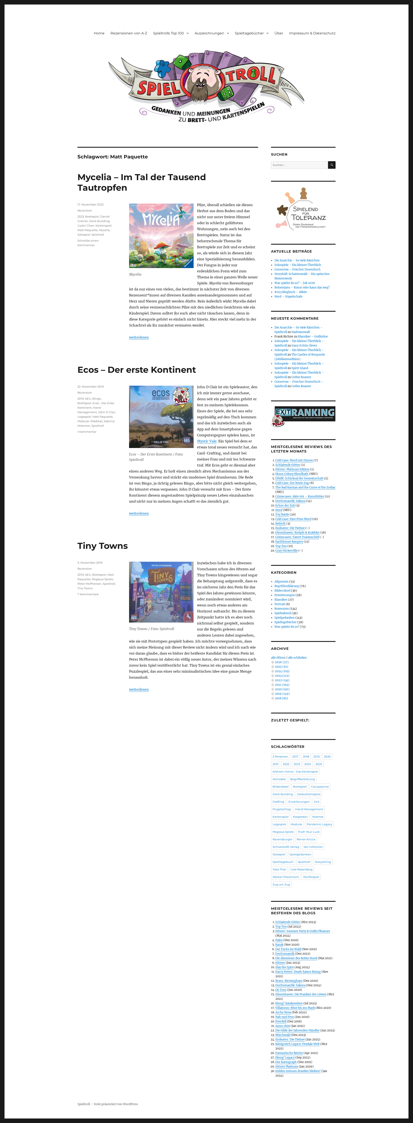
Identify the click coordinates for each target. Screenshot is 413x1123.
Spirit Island (299, 368)
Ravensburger (282, 839)
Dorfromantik (284, 954)
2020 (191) (282, 689)
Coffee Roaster (301, 377)
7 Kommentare (88, 594)
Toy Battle (282, 514)
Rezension (84, 210)
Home (99, 33)
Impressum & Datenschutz (312, 33)
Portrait (279, 604)
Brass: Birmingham (288, 981)
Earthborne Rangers (289, 541)
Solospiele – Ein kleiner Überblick (297, 265)
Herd (278, 510)
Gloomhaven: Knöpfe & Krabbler (297, 532)
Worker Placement (286, 877)
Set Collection (313, 846)
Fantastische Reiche (289, 1053)
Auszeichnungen (209, 33)
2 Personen (280, 756)
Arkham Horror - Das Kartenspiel (295, 771)
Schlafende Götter (287, 465)
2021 (276, 764)
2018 (306, 756)
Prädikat (96, 421)
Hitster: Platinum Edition (292, 469)
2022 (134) (282, 680)
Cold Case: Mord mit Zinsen (294, 460)
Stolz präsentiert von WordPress (116, 1104)
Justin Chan (85, 225)
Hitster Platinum (286, 1066)
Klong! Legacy (285, 1057)
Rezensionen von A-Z (129, 33)
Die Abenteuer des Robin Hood (296, 958)
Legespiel (84, 416)
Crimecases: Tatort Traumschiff (297, 537)
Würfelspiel (311, 877)
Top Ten (281, 546)
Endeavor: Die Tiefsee (290, 528)
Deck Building (99, 221)
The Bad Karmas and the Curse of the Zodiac (305, 487)
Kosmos (317, 816)
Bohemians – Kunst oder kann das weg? (302, 287)
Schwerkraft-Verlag (286, 846)
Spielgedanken (284, 618)
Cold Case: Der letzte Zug (292, 483)
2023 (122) (282, 676)
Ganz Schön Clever (304, 345)
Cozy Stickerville (286, 550)
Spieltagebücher (249, 33)
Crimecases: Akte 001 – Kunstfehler (299, 496)
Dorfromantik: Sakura (290, 501)
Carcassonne (320, 786)
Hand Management (309, 809)
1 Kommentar (86, 431)
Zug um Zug (281, 884)
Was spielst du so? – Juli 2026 (294, 283)
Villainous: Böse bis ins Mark (295, 1008)
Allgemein (281, 581)
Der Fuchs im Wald (288, 949)
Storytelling (323, 862)
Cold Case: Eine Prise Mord (293, 519)
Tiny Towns (102, 545)
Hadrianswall (300, 332)
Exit (316, 801)
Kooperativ (300, 816)
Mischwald (282, 1035)
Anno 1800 (282, 1026)
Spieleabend (282, 613)
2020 (327, 756)
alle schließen (297, 658)
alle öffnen (278, 658)
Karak (279, 945)
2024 (307, 764)
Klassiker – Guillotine (313, 336)
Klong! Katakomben (289, 1003)
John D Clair (106, 412)
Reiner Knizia (306, 839)
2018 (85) (281, 698)
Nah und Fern (284, 1017)
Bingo (96, 398)
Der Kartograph (286, 1062)
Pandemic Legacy (319, 824)
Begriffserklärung (286, 586)
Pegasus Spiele (102, 579)
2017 (295, 756)
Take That (279, 869)
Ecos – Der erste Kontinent (136, 369)
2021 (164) (282, 685)
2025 (319, 764)
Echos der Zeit (285, 505)
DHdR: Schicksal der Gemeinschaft (299, 478)
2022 (286, 764)
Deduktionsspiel (309, 794)
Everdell (280, 1021)
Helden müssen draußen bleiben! (298, 1071)
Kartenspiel (104, 225)
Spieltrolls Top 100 (168, 33)
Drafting (278, 801)
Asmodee (279, 779)
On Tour (281, 990)
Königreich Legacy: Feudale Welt (297, 1044)
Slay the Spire (284, 967)
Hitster (280, 963)
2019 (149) (282, 694)
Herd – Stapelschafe (288, 296)
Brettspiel (92, 216)
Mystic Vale (207, 441)
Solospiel (83, 234)
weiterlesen (139, 337)
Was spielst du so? (286, 627)
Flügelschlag (282, 809)
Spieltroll (97, 234)
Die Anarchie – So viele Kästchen (297, 260)
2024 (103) (282, 671)
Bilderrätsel (282, 590)
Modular (83, 421)
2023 (80, 216)
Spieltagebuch (283, 862)
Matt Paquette (87, 230)
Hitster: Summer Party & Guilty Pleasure (302, 931)
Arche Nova (283, 1012)
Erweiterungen (284, 595)
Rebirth (280, 523)
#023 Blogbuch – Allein (290, 292)
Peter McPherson (89, 583)
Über (278, 33)
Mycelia (104, 230)
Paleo (279, 940)
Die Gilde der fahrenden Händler (297, 1030)
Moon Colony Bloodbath (291, 474)
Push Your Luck (309, 831)
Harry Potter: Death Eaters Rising (298, 972)
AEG (88, 398)
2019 (80, 398)
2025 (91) (281, 667)
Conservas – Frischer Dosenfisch (297, 269)
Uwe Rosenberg (301, 869)
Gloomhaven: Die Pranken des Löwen (301, 994)
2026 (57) (282, 662)
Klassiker (280, 599)
